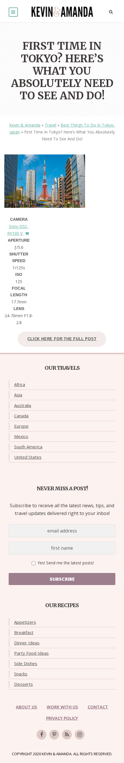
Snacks (20, 674)
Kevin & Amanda (24, 125)
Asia (18, 395)
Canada (21, 416)
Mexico (21, 436)
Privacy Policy (62, 718)
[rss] (67, 734)
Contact (98, 707)
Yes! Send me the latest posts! (65, 563)
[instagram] (79, 734)
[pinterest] (54, 734)
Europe (21, 426)
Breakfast (23, 632)
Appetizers (25, 622)
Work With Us (62, 707)
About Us (26, 707)
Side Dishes (25, 663)
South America (28, 447)
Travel (50, 125)
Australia (22, 405)
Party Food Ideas (31, 653)
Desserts (23, 684)
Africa (19, 384)
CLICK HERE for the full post (61, 339)
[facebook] (41, 734)
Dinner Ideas (27, 643)
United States (28, 457)
